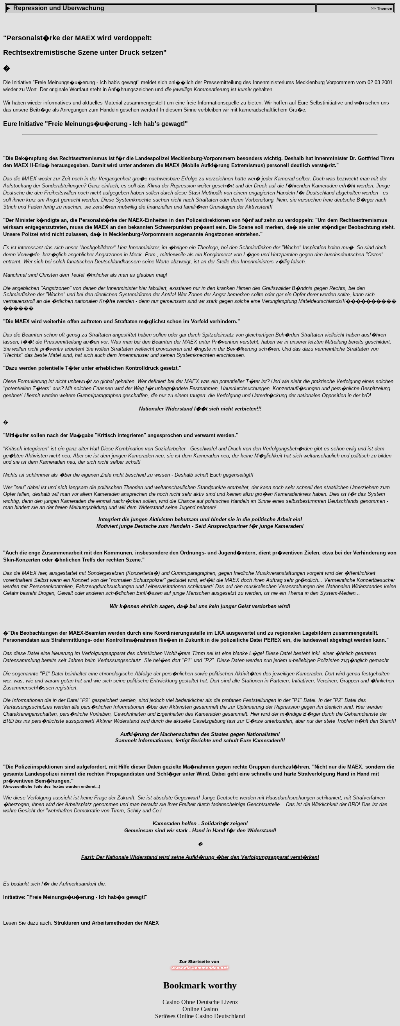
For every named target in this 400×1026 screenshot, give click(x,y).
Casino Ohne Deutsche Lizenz (200, 1002)
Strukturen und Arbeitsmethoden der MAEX (106, 923)
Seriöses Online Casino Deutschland (200, 1016)
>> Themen (381, 8)
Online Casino (200, 1009)
